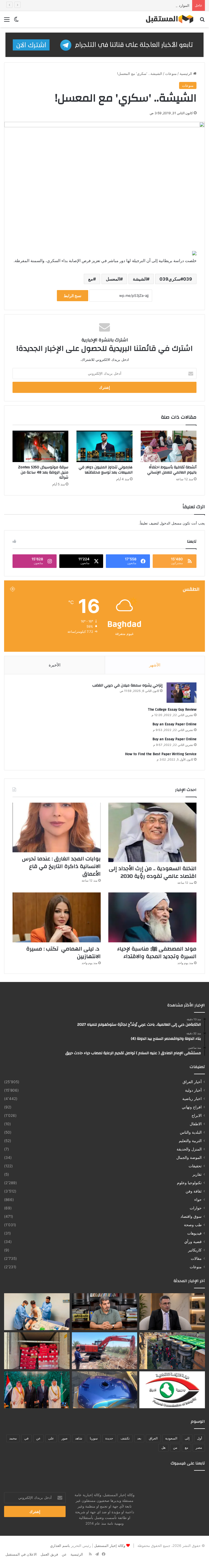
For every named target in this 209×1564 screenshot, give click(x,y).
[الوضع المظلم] (16, 21)
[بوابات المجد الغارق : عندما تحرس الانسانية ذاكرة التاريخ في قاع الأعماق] (57, 827)
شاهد (78, 1438)
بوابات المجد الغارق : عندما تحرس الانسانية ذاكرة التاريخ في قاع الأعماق (61, 866)
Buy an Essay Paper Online (174, 724)
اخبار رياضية (192, 1098)
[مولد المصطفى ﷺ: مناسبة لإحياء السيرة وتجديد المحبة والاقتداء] (152, 917)
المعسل (113, 279)
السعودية (171, 1438)
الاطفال (196, 1124)
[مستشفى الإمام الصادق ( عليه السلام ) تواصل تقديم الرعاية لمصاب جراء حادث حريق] (37, 1311)
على (51, 1438)
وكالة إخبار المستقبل (109, 1545)
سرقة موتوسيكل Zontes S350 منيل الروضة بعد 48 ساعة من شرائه (43, 472)
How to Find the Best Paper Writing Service (160, 754)
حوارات (196, 1208)
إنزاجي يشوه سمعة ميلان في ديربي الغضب (127, 685)
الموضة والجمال (189, 1157)
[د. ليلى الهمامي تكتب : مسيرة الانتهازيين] (57, 917)
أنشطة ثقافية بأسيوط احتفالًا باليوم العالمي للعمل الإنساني (171, 470)
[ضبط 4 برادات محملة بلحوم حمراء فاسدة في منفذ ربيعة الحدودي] (37, 1350)
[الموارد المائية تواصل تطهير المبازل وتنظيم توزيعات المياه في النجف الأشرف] (104, 1350)
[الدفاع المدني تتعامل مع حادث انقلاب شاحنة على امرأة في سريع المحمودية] (172, 1350)
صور (64, 1438)
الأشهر (154, 664)
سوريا (94, 1438)
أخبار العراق (192, 1082)
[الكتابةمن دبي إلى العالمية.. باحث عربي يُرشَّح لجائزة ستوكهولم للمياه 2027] (172, 1311)
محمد (13, 1438)
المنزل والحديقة (189, 1149)
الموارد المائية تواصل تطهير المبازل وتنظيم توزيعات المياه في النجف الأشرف (131, 5)
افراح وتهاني (192, 1107)
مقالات (196, 1258)
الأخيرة (54, 664)
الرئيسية (186, 73)
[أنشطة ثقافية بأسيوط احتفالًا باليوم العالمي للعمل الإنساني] (168, 446)
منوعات (171, 73)
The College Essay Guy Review (172, 709)
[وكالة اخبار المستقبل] (167, 19)
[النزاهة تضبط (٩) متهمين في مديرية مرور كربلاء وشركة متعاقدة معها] (172, 1389)
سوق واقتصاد (191, 1216)
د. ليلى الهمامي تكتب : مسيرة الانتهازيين (63, 952)
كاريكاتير (195, 1250)
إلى (187, 1438)
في (26, 1438)
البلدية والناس (191, 1132)
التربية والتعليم (190, 1141)
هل (163, 1447)
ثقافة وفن (194, 1191)
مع (90, 279)
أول (199, 1438)
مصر (199, 1447)
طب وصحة (193, 1225)
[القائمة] (7, 21)
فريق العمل (49, 1554)
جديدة (109, 1438)
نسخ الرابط (72, 295)
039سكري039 (175, 279)
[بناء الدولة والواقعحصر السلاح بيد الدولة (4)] (104, 1311)
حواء (198, 1199)
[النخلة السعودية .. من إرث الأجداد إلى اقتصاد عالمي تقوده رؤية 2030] (152, 832)
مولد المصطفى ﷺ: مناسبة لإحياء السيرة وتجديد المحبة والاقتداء (156, 952)
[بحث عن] (202, 21)
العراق (153, 1438)
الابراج (197, 1115)
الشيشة (140, 279)
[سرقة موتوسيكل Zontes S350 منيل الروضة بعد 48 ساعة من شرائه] (40, 446)
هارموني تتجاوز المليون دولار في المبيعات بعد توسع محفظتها (106, 470)
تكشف (125, 1438)
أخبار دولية (193, 1090)
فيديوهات (194, 1233)
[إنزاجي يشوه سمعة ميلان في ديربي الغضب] (181, 692)
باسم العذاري (60, 1545)
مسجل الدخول (171, 523)
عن (38, 1438)
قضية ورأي (193, 1241)
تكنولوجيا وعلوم (189, 1183)
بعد (139, 1438)
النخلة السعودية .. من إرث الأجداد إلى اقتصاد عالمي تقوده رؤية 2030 (152, 872)
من (175, 1447)
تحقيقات (195, 1166)
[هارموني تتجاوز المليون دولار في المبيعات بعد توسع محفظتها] (104, 446)
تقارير (197, 1174)
